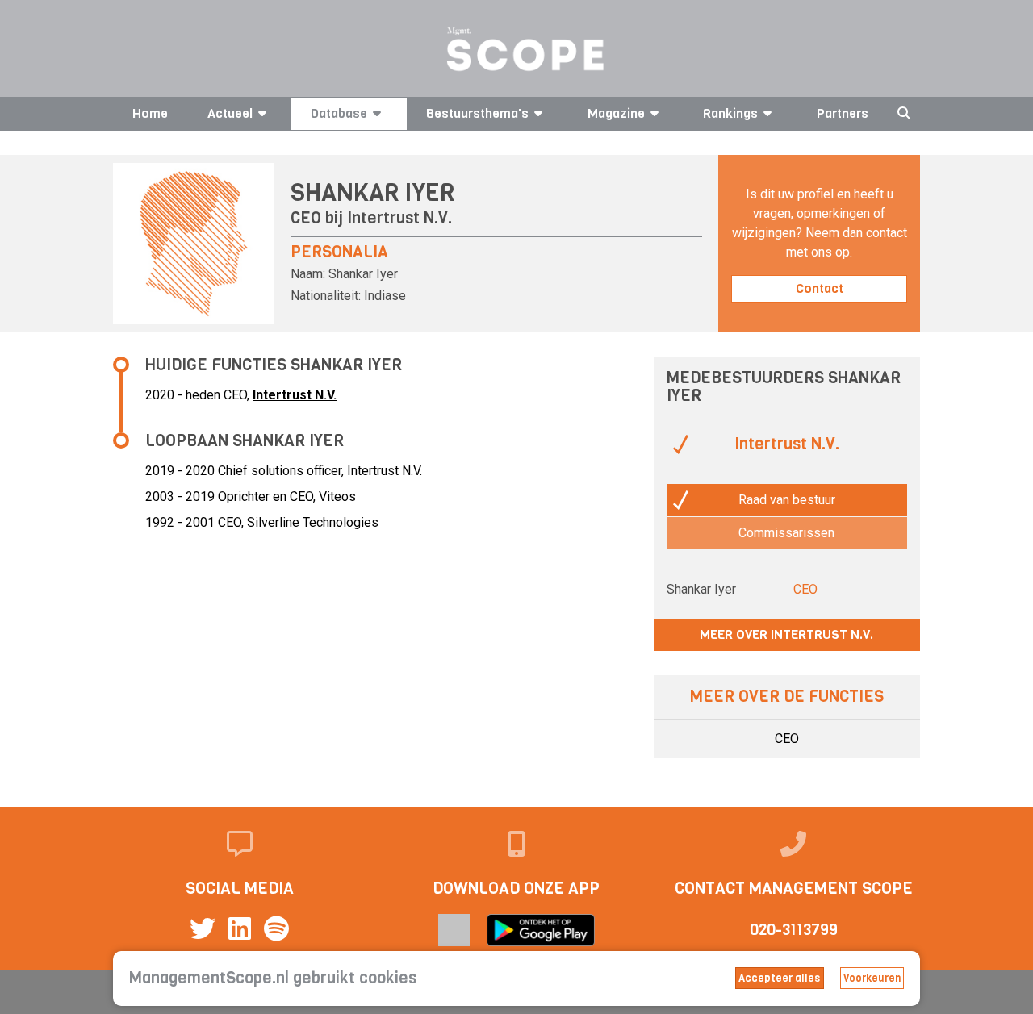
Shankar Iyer (701, 589)
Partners (842, 113)
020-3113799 (794, 930)
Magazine (616, 113)
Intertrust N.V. (399, 218)
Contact (819, 288)
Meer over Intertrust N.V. (786, 634)
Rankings (730, 113)
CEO (805, 589)
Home (150, 113)
